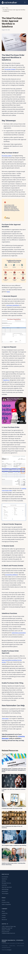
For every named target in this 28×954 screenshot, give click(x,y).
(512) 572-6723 (5, 931)
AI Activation (5, 877)
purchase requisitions (12, 305)
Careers (4, 915)
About (3, 911)
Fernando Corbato (10, 69)
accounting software (11, 574)
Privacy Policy (4, 945)
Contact (4, 917)
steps (8, 291)
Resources (4, 919)
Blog (7, 8)
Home (3, 8)
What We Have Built (7, 887)
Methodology (5, 889)
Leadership (4, 913)
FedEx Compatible (6, 904)
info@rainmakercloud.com (8, 933)
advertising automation (19, 633)
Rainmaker (5, 718)
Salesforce (6, 380)
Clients (3, 900)
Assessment (5, 891)
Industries (4, 885)
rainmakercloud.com (6, 947)
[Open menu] (25, 2)
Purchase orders (7, 155)
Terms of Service (20, 945)
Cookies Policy (12, 945)
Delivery (4, 881)
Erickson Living (5, 902)
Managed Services (6, 883)
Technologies (5, 893)
